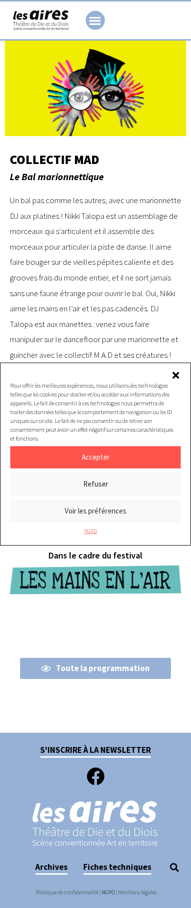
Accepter (96, 457)
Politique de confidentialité (67, 892)
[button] (176, 375)
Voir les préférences (95, 510)
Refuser (95, 484)
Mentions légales (137, 892)
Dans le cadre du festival (95, 555)
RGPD (90, 530)
